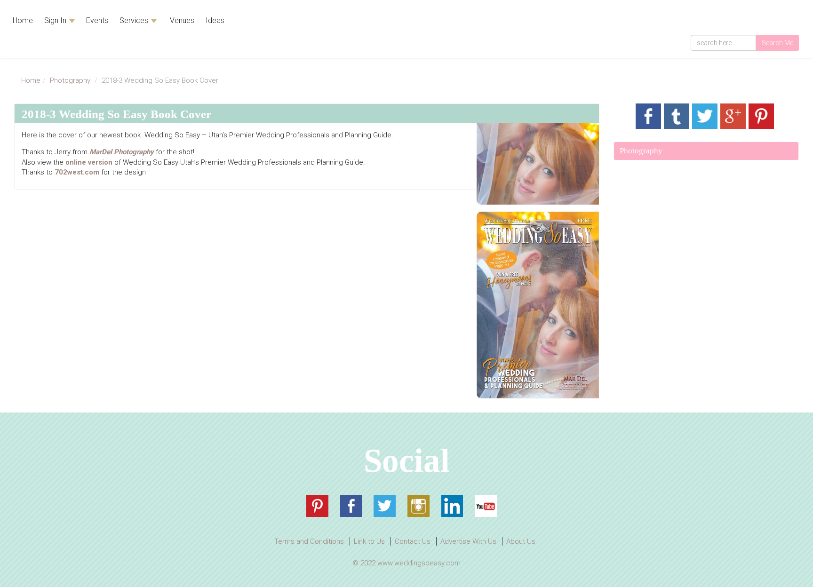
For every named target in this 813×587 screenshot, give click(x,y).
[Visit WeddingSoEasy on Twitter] (385, 506)
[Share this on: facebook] (648, 116)
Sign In (56, 20)
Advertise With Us (468, 541)
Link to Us (369, 541)
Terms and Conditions (309, 541)
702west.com (77, 172)
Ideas (215, 20)
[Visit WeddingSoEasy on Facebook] (351, 506)
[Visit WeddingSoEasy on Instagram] (418, 506)
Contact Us (412, 541)
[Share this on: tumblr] (676, 116)
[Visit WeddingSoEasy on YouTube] (486, 506)
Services (135, 20)
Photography (70, 80)
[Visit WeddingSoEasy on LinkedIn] (452, 506)
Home (23, 20)
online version (88, 162)
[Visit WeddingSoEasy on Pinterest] (317, 506)
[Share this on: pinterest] (761, 116)
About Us (520, 541)
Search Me (777, 43)
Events (97, 20)
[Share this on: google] (733, 116)
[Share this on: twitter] (704, 116)
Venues (181, 20)
